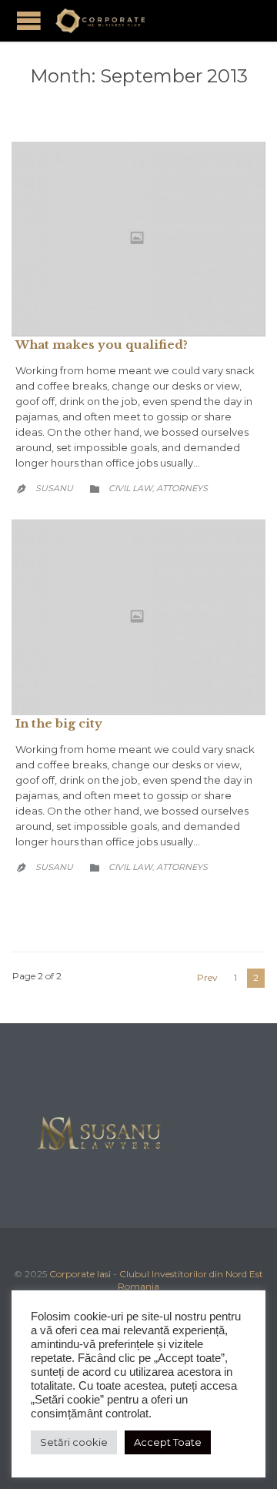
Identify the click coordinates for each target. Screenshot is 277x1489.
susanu (54, 488)
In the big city (58, 723)
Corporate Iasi (80, 1274)
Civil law (130, 488)
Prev (207, 977)
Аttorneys (182, 488)
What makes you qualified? (101, 344)
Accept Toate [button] (168, 1442)
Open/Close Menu (29, 20)
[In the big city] (138, 617)
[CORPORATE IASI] (100, 21)
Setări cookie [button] (74, 1442)
